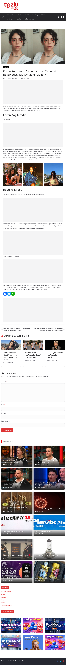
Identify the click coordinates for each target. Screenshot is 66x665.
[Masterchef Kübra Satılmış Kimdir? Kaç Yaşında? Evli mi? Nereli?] (49, 479)
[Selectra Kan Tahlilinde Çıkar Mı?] (16, 525)
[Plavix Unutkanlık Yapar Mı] (49, 522)
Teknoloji (35, 15)
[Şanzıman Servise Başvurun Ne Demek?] (16, 549)
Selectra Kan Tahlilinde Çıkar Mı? (13, 531)
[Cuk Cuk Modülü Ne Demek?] (16, 569)
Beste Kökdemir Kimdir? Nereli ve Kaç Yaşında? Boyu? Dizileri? (11, 356)
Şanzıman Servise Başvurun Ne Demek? (15, 555)
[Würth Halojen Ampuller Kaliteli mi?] (49, 549)
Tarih (19, 19)
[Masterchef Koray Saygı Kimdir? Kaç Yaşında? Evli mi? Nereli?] (16, 479)
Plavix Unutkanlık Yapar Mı (43, 531)
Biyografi (10, 15)
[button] (47, 15)
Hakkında (3, 597)
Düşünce (10, 19)
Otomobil (19, 15)
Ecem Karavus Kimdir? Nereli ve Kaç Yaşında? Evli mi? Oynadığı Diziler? (17, 329)
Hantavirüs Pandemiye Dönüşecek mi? (47, 509)
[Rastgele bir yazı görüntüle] (62, 17)
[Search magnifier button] (63, 441)
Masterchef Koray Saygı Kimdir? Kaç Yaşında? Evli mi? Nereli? (14, 484)
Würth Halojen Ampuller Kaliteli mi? (46, 555)
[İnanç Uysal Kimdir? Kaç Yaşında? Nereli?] (55, 341)
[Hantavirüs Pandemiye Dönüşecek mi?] (49, 503)
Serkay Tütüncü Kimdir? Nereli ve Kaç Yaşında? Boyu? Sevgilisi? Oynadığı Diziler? (48, 329)
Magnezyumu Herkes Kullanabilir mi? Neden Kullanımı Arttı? (15, 508)
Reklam (3, 603)
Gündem (43, 15)
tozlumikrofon (7, 78)
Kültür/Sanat (29, 19)
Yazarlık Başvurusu (6, 605)
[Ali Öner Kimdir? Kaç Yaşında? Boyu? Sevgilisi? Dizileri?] (33, 341)
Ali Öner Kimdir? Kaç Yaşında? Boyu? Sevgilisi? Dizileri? (33, 355)
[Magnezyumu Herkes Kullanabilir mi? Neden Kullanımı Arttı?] (16, 503)
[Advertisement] (33, 92)
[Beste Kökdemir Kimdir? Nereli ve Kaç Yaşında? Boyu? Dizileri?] (11, 341)
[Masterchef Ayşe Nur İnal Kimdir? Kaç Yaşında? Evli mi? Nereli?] (16, 456)
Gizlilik (3, 594)
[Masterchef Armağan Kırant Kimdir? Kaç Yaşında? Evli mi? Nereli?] (49, 456)
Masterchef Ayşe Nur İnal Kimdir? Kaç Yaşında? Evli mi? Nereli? (15, 461)
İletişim (3, 600)
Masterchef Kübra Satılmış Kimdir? (46, 483)
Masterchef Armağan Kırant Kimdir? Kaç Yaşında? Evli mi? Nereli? (48, 461)
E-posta (4, 413)
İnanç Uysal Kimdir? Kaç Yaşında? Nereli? (55, 355)
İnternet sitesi (5, 421)
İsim (3, 405)
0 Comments (25, 78)
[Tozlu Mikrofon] (3, 17)
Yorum (4, 381)
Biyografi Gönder (6, 591)
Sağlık (27, 15)
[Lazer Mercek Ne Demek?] (49, 572)
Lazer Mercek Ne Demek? (43, 578)
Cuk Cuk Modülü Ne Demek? (12, 578)
